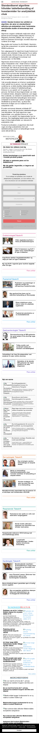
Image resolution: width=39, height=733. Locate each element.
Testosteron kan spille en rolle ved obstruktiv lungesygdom (22, 514)
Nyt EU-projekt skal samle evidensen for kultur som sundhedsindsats (12, 659)
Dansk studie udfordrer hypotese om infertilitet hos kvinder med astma (25, 525)
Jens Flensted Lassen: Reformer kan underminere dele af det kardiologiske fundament (22, 576)
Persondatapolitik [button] (31, 727)
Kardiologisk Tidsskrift (11, 561)
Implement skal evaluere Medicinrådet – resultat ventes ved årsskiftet (16, 722)
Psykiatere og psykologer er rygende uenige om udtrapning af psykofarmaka (25, 284)
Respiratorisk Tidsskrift (12, 508)
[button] (2, 2)
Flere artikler (31, 270)
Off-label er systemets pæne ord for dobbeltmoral (16, 161)
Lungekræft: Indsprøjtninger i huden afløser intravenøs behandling (24, 542)
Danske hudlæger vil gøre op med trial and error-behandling (26, 483)
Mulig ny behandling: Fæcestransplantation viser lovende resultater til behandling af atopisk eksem (23, 473)
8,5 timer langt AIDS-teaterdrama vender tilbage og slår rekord (12, 644)
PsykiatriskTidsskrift (11, 279)
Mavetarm (23, 214)
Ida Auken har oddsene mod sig (14, 147)
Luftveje (7, 214)
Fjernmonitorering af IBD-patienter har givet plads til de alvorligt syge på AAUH (22, 336)
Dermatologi (24, 213)
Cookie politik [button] (22, 727)
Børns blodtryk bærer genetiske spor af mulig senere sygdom (18, 584)
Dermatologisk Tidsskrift (12, 457)
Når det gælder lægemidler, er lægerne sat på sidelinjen (18, 166)
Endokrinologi (24, 211)
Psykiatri (7, 213)
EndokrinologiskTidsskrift (13, 235)
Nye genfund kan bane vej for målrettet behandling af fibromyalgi (22, 294)
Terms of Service (7, 227)
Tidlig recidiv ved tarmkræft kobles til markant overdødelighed (25, 346)
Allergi (10, 18)
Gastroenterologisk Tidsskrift (14, 330)
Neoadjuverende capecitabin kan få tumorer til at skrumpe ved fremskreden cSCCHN (19, 491)
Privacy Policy (30, 226)
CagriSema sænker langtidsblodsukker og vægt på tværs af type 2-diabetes (17, 258)
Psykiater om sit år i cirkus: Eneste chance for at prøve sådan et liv (13, 612)
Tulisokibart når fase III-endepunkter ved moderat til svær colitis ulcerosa (16, 355)
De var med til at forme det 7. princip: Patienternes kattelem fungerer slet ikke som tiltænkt (18, 689)
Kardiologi (7, 211)
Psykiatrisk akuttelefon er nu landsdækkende (25, 314)
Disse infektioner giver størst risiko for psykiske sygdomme (25, 304)
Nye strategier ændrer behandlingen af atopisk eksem (26, 462)
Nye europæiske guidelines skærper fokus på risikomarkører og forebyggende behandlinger (23, 592)
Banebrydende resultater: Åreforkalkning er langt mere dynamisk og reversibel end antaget (25, 566)
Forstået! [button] (19, 730)
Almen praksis (8, 216)
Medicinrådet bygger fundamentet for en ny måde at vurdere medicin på (18, 703)
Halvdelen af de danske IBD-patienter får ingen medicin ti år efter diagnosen (25, 363)
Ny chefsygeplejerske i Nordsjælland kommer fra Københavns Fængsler (20, 385)
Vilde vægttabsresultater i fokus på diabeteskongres (24, 240)
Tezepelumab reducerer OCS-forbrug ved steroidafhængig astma (17, 533)
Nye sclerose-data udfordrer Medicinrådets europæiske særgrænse (17, 716)
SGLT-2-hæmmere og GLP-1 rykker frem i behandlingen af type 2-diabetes (25, 250)
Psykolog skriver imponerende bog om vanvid (10, 630)
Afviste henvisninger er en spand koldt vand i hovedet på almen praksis (19, 156)
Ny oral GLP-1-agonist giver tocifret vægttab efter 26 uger (18, 264)
